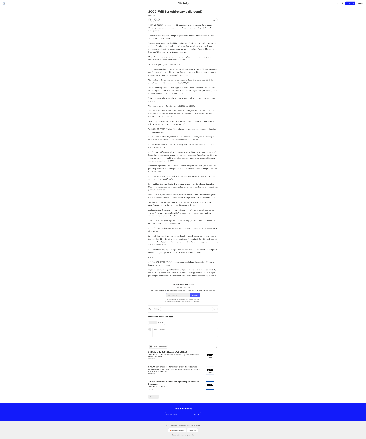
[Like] (150, 20)
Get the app (192, 430)
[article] (183, 356)
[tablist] (156, 323)
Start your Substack (178, 430)
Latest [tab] (155, 347)
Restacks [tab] (161, 323)
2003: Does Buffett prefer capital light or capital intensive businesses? (173, 383)
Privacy (181, 425)
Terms (186, 425)
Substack (173, 435)
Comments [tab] (152, 323)
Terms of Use (192, 299)
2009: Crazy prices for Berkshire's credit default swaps (172, 367)
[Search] (338, 3)
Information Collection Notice (182, 301)
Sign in (360, 3)
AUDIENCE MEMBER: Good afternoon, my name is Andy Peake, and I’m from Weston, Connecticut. (173, 356)
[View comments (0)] (155, 20)
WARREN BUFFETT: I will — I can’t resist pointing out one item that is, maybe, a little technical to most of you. (174, 370)
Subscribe (350, 3)
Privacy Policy (197, 301)
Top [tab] (150, 347)
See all (152, 397)
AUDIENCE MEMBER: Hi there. (158, 387)
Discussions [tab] (163, 347)
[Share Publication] (342, 3)
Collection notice (194, 425)
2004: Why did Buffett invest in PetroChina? (167, 352)
